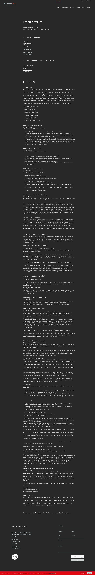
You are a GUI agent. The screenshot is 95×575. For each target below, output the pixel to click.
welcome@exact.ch (27, 70)
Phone (73, 535)
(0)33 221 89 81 (28, 52)
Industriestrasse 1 (27, 44)
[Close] (93, 573)
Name (72, 531)
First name (61, 531)
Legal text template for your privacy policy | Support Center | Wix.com (55, 512)
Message (61, 545)
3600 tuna (25, 46)
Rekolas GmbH (26, 41)
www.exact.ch (26, 71)
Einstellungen (83, 573)
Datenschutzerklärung (52, 573)
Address (60, 540)
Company (61, 525)
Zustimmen (89, 573)
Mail (59, 535)
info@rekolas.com (27, 49)
